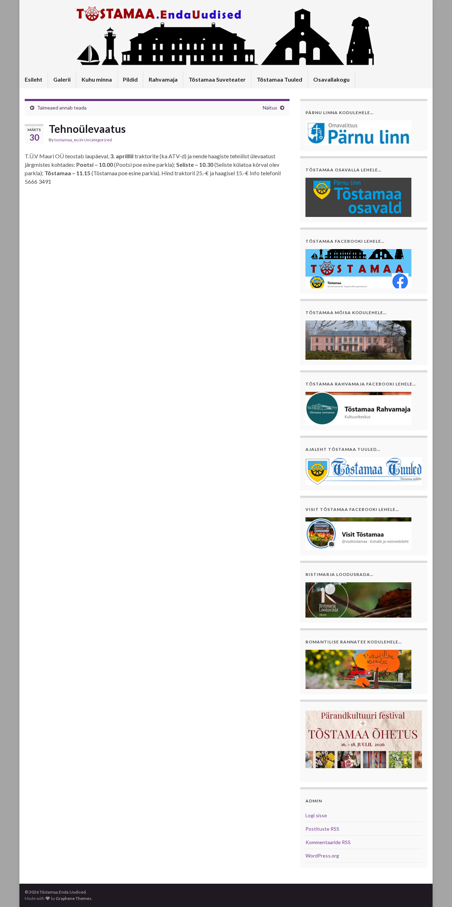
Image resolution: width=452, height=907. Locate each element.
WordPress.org (322, 856)
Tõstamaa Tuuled (279, 79)
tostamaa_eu (66, 139)
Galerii (62, 79)
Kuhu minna (97, 79)
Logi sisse (316, 815)
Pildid (130, 79)
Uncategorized (98, 139)
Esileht (33, 79)
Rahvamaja (163, 79)
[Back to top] (436, 891)
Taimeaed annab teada (62, 108)
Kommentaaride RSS (328, 842)
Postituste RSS (322, 829)
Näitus (270, 108)
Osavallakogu (331, 79)
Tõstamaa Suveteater (217, 79)
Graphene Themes (73, 898)
